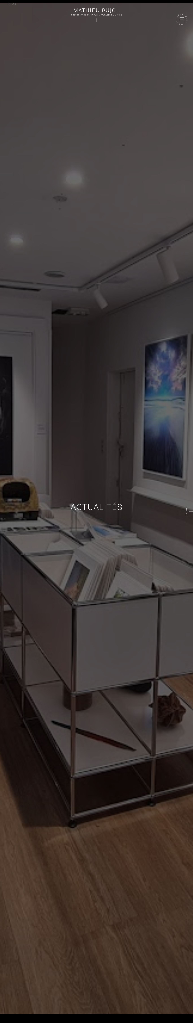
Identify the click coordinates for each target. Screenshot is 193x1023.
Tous (2, 1015)
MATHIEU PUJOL (96, 10)
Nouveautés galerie (26, 1015)
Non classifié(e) (9, 1021)
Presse (40, 1015)
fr (9, 4)
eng (14, 4)
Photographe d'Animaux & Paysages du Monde (96, 15)
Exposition (10, 1015)
